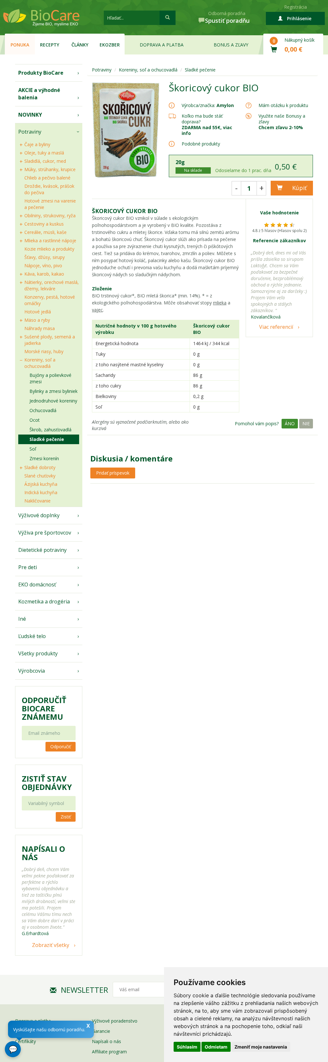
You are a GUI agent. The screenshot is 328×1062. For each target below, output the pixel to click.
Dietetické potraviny (42, 549)
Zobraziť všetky (50, 945)
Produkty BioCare (40, 72)
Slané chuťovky (39, 476)
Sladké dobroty (39, 467)
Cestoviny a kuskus (44, 224)
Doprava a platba (162, 45)
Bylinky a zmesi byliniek (53, 391)
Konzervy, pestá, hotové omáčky (49, 300)
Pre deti (27, 567)
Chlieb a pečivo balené (47, 178)
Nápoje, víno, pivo (43, 265)
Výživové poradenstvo (114, 1021)
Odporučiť (60, 746)
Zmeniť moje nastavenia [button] (260, 1047)
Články (79, 45)
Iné (22, 618)
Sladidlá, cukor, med (45, 161)
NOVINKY (30, 114)
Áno (290, 423)
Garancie (101, 1031)
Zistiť (66, 817)
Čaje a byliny (37, 144)
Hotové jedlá (37, 312)
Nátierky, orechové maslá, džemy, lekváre (51, 285)
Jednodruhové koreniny (53, 401)
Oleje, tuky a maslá (44, 153)
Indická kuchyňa (40, 492)
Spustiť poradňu (227, 20)
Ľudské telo (32, 636)
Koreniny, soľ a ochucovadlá (39, 363)
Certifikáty (25, 1041)
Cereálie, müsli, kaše (45, 232)
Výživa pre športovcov (44, 532)
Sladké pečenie (46, 439)
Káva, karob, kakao (44, 274)
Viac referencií (276, 326)
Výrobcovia (31, 670)
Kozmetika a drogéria (44, 601)
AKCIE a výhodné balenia (39, 94)
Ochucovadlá (42, 410)
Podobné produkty (201, 144)
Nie (306, 423)
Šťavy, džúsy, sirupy (44, 257)
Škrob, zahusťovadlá (50, 430)
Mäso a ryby (37, 320)
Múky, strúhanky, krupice (50, 169)
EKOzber (110, 45)
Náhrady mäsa (39, 328)
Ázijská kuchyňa (40, 484)
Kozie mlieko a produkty (49, 249)
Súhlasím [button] (187, 1047)
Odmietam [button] (216, 1047)
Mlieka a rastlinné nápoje (50, 240)
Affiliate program (109, 1052)
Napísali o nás (106, 1041)
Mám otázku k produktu (283, 105)
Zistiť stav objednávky (47, 783)
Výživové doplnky (39, 515)
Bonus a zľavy (231, 45)
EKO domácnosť (37, 584)
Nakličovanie (37, 501)
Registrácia (295, 7)
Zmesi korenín (44, 458)
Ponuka (20, 45)
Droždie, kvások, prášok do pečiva (49, 189)
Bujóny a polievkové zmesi (50, 378)
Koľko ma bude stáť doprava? (202, 119)
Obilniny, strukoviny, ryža (50, 215)
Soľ (32, 449)
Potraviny (29, 131)
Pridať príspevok (112, 473)
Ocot (34, 420)
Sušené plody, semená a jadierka (49, 340)
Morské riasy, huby (43, 351)
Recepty (49, 45)
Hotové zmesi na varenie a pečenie (50, 204)
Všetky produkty (38, 653)
